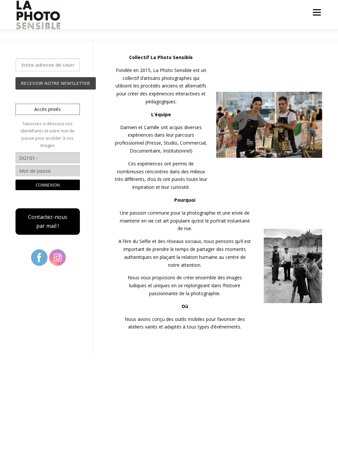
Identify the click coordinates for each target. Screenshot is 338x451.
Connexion (48, 185)
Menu (316, 12)
